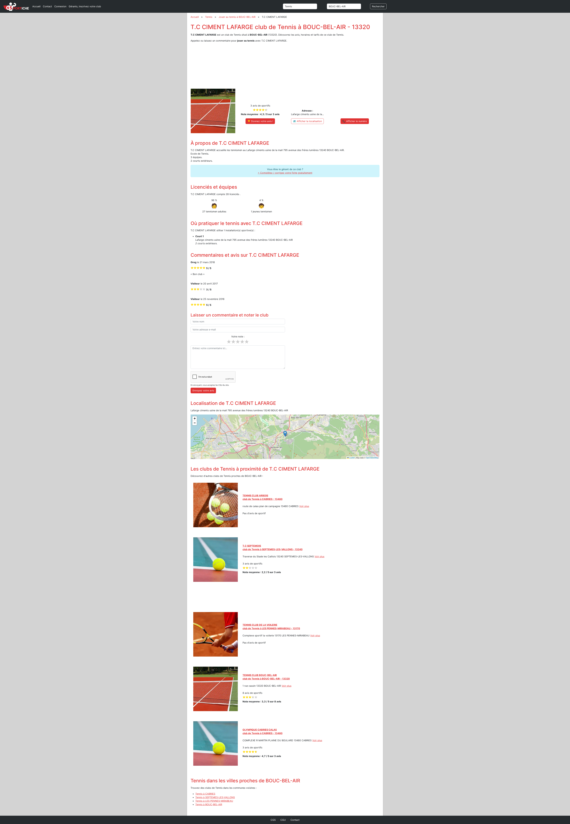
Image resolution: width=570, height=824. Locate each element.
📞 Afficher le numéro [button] (354, 121)
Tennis (208, 16)
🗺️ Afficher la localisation (307, 121)
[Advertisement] (280, 65)
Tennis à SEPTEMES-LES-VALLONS (215, 797)
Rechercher (378, 6)
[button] (285, 434)
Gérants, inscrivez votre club (85, 6)
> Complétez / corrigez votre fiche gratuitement (285, 172)
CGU (283, 819)
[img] (285, 437)
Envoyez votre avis (203, 390)
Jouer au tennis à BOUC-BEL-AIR (237, 16)
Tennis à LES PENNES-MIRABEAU (214, 800)
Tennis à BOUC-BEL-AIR (208, 804)
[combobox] (303, 6)
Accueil (36, 6)
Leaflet (352, 457)
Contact (47, 6)
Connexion (60, 6)
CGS (273, 819)
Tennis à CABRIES (205, 793)
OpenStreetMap (372, 457)
